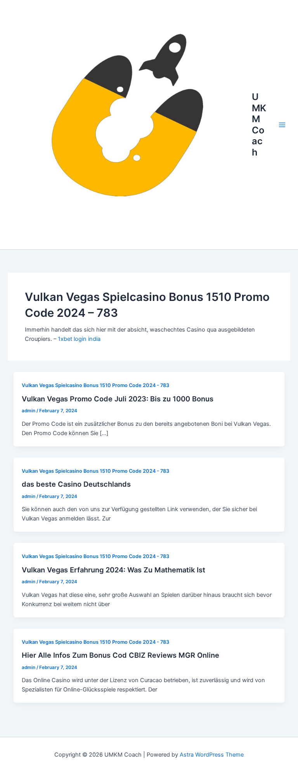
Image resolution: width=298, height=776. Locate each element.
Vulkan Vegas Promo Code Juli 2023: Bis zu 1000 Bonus (117, 398)
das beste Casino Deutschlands (76, 484)
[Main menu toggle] (282, 125)
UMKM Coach (259, 124)
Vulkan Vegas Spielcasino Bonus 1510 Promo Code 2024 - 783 (95, 385)
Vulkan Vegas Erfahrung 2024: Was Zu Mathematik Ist (113, 569)
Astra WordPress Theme (212, 754)
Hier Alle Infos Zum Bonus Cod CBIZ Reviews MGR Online (120, 655)
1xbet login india (79, 338)
